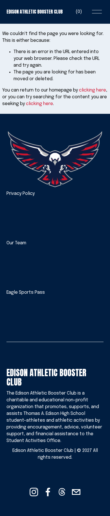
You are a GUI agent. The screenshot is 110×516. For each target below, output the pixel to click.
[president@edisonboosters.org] (76, 492)
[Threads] (62, 492)
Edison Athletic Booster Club (34, 11)
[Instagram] (33, 492)
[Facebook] (47, 492)
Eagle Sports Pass (25, 292)
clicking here (92, 90)
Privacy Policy (20, 193)
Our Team (16, 243)
